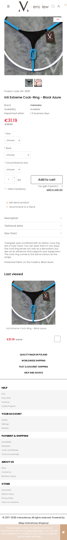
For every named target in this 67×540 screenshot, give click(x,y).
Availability (6, 442)
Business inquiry (9, 476)
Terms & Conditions (10, 502)
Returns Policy (8, 494)
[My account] (58, 6)
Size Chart (6, 398)
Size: (7, 133)
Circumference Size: (16, 162)
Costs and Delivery (10, 450)
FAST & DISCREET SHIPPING (33, 366)
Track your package (10, 454)
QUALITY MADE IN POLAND (33, 354)
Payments (6, 446)
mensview (35, 105)
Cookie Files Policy (34, 530)
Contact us (6, 472)
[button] (8, 6)
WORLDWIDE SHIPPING (33, 360)
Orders (5, 420)
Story (4, 468)
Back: (8, 148)
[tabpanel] (33, 253)
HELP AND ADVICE (33, 372)
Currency (6, 402)
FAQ (3, 394)
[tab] (33, 218)
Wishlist (5, 428)
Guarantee (6, 490)
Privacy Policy (7, 498)
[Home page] (33, 6)
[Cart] (64, 4)
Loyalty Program (9, 406)
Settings (5, 424)
